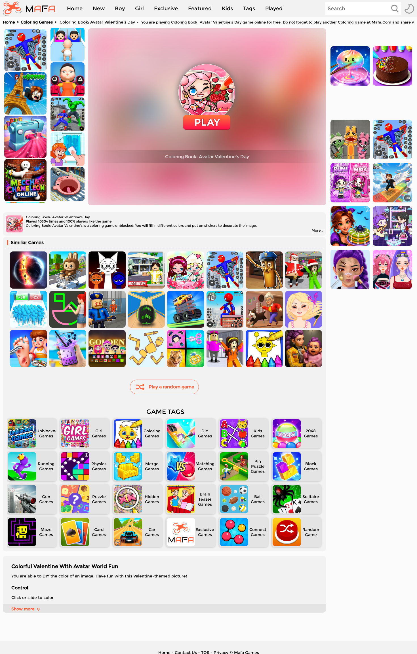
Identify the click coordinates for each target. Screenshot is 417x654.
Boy (120, 8)
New (99, 8)
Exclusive (166, 8)
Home (75, 8)
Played (274, 8)
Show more (23, 608)
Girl (139, 8)
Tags (249, 8)
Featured (200, 8)
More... (317, 230)
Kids (227, 8)
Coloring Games (37, 22)
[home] (31, 8)
